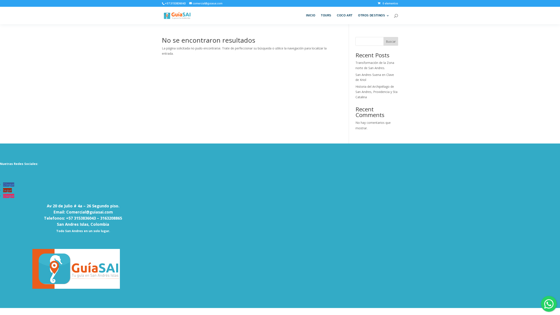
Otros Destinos (371, 15)
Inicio (310, 15)
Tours (326, 15)
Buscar (391, 41)
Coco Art (344, 15)
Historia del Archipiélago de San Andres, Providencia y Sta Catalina (376, 91)
